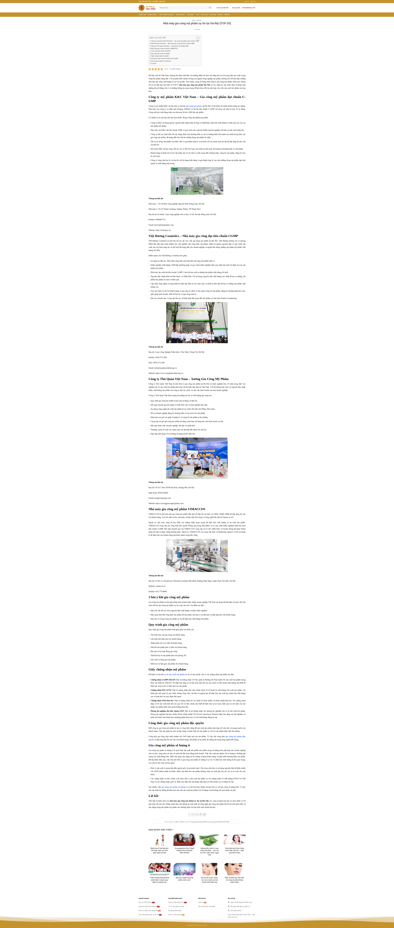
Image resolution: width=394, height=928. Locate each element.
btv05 (198, 29)
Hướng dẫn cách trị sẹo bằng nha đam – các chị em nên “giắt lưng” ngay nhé (209, 851)
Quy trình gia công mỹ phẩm (160, 53)
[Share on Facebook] (189, 814)
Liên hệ (247, 1)
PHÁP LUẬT (204, 14)
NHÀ (197, 14)
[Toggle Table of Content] (197, 38)
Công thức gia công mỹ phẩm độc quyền (164, 58)
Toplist (227, 14)
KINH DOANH (180, 14)
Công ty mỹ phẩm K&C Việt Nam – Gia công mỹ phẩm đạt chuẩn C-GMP (175, 41)
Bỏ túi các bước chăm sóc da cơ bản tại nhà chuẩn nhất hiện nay (209, 880)
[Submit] (210, 8)
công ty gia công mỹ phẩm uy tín (200, 822)
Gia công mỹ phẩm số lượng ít (161, 61)
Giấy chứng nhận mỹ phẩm (160, 56)
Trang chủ (142, 14)
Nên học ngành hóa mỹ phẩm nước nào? (184, 879)
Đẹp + (194, 20)
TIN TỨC (220, 14)
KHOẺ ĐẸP (190, 14)
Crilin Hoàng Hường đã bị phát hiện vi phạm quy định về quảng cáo (159, 880)
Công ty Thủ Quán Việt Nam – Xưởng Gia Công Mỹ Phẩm (170, 46)
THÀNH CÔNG (152, 14)
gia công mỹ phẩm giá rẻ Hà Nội (220, 822)
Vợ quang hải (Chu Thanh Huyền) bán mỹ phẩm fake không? (184, 850)
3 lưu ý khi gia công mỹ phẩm (161, 51)
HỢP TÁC (252, 1)
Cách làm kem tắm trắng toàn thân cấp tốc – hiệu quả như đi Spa (234, 850)
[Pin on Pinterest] (200, 814)
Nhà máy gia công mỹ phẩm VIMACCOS (164, 48)
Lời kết (154, 63)
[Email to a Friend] (197, 814)
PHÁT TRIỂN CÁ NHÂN (166, 14)
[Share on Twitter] (193, 814)
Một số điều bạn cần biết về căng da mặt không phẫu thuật (234, 880)
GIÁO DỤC (213, 14)
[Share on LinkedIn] (204, 814)
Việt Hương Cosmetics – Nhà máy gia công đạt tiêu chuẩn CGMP (173, 43)
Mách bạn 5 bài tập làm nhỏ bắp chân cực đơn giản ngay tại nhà (159, 850)
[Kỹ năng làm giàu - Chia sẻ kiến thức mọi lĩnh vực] (147, 8)
